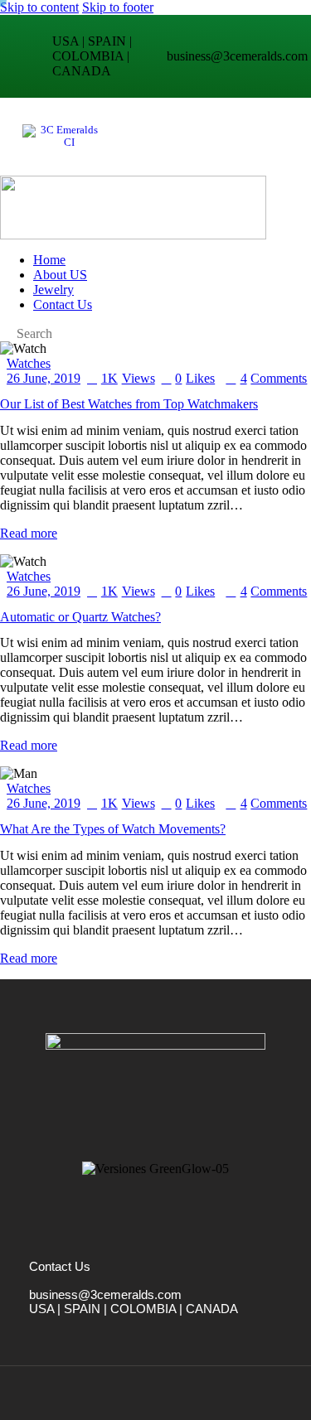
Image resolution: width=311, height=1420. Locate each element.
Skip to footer (117, 7)
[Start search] (5, 333)
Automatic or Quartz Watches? (80, 617)
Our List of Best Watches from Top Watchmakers (129, 404)
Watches (29, 363)
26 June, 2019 (43, 378)
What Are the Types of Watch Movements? (113, 829)
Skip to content (39, 7)
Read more (28, 533)
